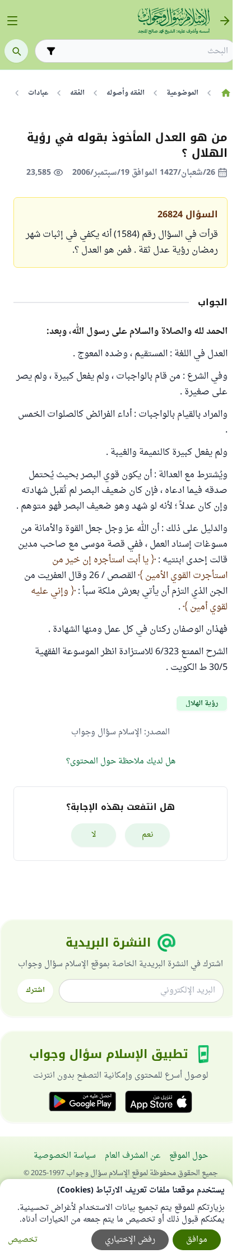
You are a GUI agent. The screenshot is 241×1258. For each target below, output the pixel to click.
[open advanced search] (51, 51)
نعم (148, 834)
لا (93, 834)
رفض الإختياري (130, 1239)
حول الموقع (188, 1156)
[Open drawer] (12, 21)
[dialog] (116, 1218)
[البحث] (16, 51)
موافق (196, 1239)
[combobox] (143, 51)
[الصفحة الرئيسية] (226, 93)
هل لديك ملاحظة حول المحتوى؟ (120, 761)
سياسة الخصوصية (65, 1156)
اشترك (35, 990)
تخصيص (23, 1240)
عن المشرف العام (132, 1156)
